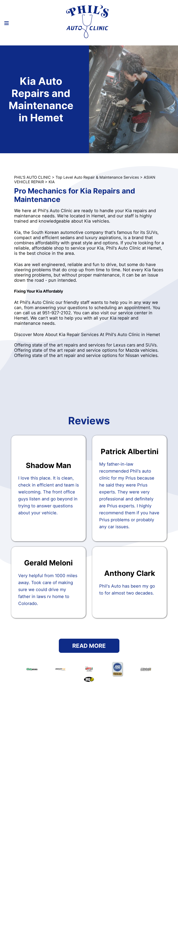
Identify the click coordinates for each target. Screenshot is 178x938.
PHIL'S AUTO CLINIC (32, 177)
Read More (89, 645)
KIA (52, 182)
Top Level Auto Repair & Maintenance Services (97, 177)
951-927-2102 (56, 312)
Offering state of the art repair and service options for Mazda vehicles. (86, 350)
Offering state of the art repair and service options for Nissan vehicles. (86, 355)
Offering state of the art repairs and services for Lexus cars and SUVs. (86, 345)
